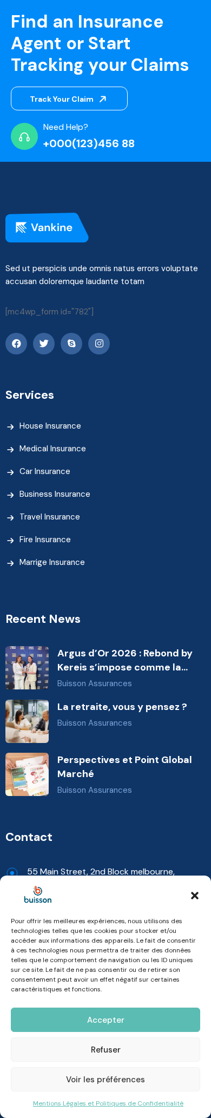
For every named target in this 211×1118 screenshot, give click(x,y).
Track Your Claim (62, 99)
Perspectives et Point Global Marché (124, 766)
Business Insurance (54, 494)
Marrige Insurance (52, 562)
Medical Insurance (52, 448)
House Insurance (50, 425)
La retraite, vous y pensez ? (122, 706)
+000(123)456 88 (89, 143)
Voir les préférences (105, 1079)
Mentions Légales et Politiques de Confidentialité (108, 1103)
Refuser (106, 1049)
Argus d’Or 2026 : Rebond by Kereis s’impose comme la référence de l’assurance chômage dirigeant (125, 660)
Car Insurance (44, 471)
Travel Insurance (49, 516)
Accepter (105, 1020)
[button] (194, 894)
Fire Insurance (45, 539)
